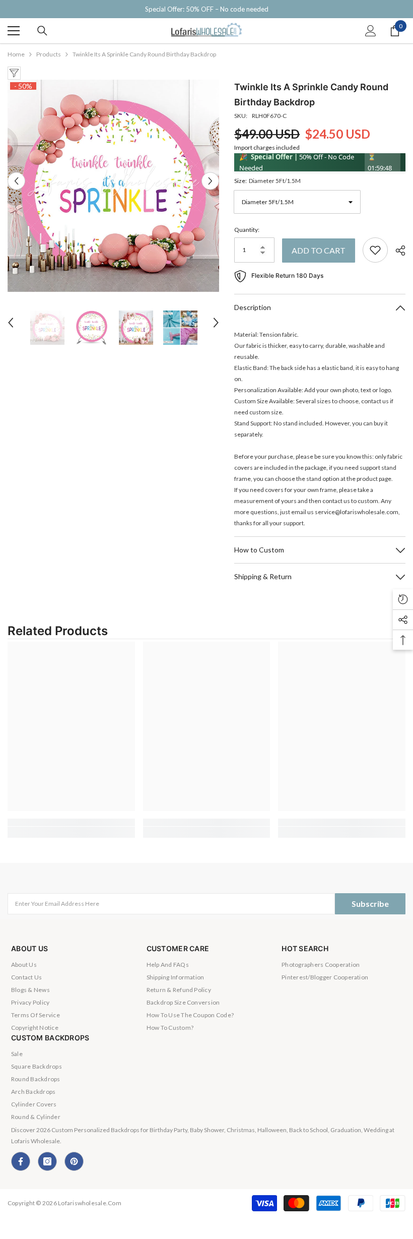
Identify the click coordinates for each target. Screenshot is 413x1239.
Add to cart (319, 250)
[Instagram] (47, 1161)
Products (48, 54)
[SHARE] (396, 250)
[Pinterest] (74, 1161)
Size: (267, 180)
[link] (71, 822)
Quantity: (246, 229)
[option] (114, 186)
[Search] (42, 31)
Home (16, 54)
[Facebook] (20, 1161)
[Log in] (370, 30)
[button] (16, 181)
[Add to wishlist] (375, 250)
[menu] (14, 31)
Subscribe (370, 903)
